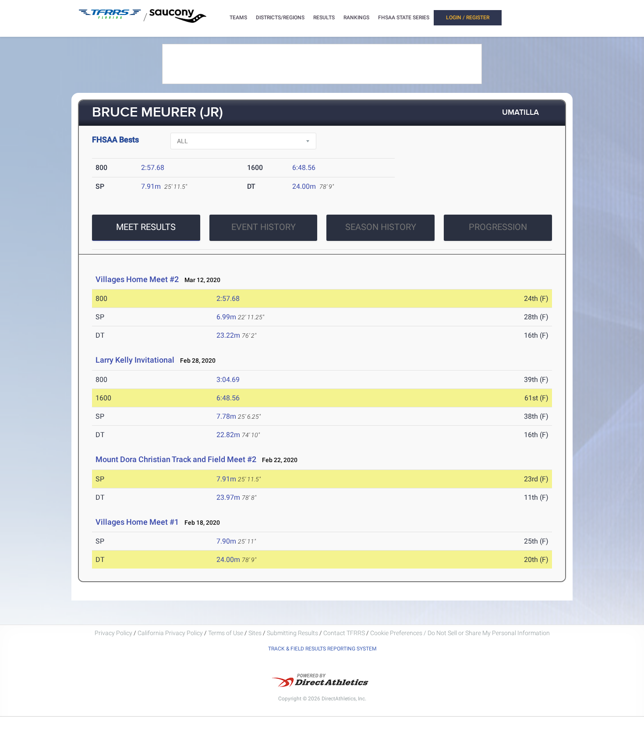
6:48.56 (303, 167)
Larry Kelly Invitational (135, 359)
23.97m (228, 497)
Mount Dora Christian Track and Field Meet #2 (176, 459)
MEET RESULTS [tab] (146, 227)
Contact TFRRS (344, 632)
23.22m (228, 335)
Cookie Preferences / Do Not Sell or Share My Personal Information (460, 632)
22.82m (228, 435)
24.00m (304, 186)
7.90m (226, 541)
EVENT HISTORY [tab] (263, 227)
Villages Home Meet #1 (137, 521)
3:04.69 (228, 379)
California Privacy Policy (170, 632)
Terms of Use (225, 632)
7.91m (151, 186)
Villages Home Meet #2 (137, 279)
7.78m (226, 416)
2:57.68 (152, 167)
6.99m (226, 317)
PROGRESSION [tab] (498, 227)
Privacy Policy (113, 632)
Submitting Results (292, 632)
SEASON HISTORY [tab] (380, 227)
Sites (255, 632)
